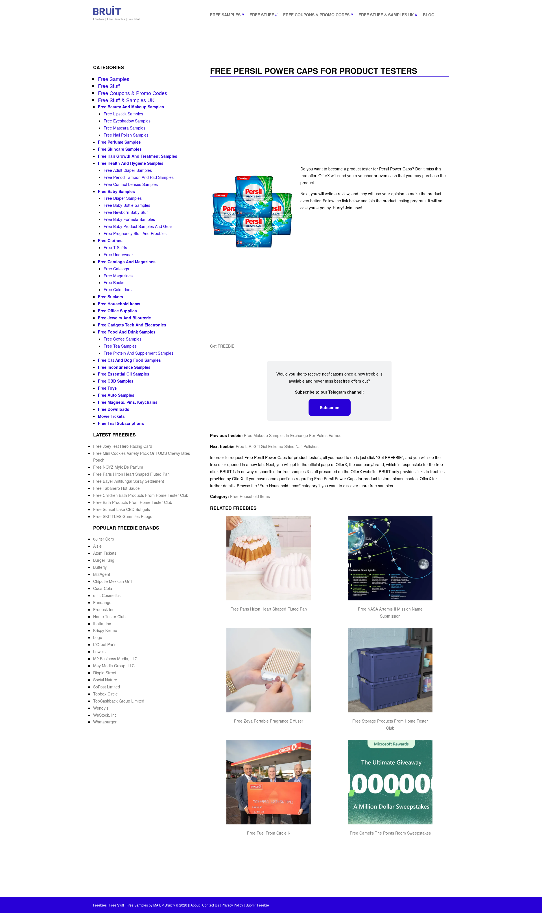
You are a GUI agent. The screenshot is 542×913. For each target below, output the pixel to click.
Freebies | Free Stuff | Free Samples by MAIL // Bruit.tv (134, 905)
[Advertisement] (329, 121)
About (195, 905)
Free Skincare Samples (120, 149)
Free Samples (225, 14)
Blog (428, 14)
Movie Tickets (111, 416)
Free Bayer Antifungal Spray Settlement (128, 481)
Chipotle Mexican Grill (112, 581)
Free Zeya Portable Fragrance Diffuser (268, 721)
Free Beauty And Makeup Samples (131, 106)
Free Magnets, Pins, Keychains (128, 402)
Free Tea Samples (120, 346)
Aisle (97, 546)
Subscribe (329, 407)
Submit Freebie (257, 905)
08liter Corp (103, 539)
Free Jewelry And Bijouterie (124, 318)
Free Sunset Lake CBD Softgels (121, 509)
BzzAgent (101, 574)
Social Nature (105, 679)
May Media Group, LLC (114, 665)
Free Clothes (110, 240)
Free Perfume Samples (119, 142)
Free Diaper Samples (123, 198)
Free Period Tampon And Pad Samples (139, 177)
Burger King (103, 560)
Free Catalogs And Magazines (127, 261)
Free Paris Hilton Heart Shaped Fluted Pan (268, 609)
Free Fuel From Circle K (268, 833)
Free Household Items (250, 496)
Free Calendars (118, 289)
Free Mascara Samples (124, 128)
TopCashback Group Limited (118, 701)
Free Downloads (113, 409)
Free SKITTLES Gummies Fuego (122, 516)
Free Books (114, 282)
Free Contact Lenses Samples (131, 184)
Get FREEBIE (222, 346)
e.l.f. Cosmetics (107, 595)
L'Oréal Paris (104, 644)
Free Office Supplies (117, 310)
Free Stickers (110, 296)
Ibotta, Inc (102, 623)
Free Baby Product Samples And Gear (138, 226)
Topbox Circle (105, 694)
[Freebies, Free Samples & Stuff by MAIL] (107, 14)
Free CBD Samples (116, 381)
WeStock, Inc (105, 715)
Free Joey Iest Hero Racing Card (122, 446)
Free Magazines (118, 275)
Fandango (102, 602)
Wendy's (100, 708)
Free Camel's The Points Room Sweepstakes (390, 833)
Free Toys (107, 388)
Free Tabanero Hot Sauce (116, 488)
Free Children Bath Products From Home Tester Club (140, 495)
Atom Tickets (104, 553)
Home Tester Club (109, 616)
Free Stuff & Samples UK (386, 14)
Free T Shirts (115, 247)
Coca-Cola (102, 588)
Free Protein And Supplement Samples (138, 353)
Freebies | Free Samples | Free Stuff (116, 19)
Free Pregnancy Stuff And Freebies (135, 233)
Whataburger (105, 722)
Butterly (100, 567)
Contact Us (210, 905)
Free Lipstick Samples (123, 114)
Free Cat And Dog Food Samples (129, 360)
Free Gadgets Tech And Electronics (132, 325)
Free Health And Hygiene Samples (130, 163)
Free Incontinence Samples (124, 367)
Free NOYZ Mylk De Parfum (118, 467)
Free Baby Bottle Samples (127, 205)
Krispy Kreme (105, 630)
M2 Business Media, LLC (115, 658)
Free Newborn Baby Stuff (126, 212)
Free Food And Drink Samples (127, 332)
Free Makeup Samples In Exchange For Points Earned (293, 435)
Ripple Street (104, 672)
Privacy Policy (232, 905)
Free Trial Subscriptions (121, 423)
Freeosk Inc (103, 609)
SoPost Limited (106, 687)
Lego (97, 637)
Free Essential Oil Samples (123, 374)
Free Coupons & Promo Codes (316, 14)
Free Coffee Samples (122, 339)
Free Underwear (118, 254)
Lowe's (99, 651)
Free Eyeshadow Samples (127, 121)
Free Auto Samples (116, 395)
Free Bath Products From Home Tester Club (132, 502)
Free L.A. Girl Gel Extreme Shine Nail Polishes (277, 446)
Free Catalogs (116, 268)
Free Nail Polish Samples (126, 135)
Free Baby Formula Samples (129, 219)
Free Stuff (262, 14)
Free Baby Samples (116, 191)
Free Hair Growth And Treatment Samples (137, 156)
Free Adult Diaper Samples (128, 170)
